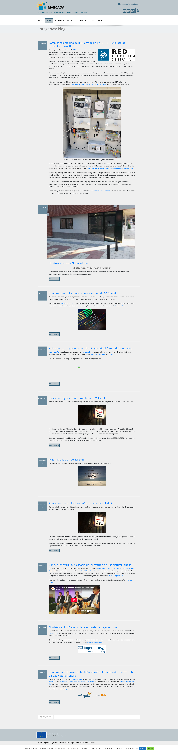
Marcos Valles (86, 352)
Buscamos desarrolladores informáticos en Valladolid (81, 503)
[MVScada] (51, 5)
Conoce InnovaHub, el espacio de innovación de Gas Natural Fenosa (90, 565)
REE (74, 50)
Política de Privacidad (82, 743)
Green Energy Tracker (98, 354)
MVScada (58, 20)
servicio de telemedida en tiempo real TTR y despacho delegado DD (110, 168)
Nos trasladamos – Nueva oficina (68, 263)
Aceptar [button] (142, 748)
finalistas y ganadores (95, 642)
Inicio (40, 20)
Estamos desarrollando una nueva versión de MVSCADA (82, 293)
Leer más (150, 748)
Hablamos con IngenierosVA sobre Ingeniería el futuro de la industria (90, 348)
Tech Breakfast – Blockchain (84, 682)
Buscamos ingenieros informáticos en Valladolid (78, 398)
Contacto (82, 20)
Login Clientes (96, 20)
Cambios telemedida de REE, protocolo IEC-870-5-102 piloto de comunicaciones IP (87, 44)
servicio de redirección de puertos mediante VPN (89, 84)
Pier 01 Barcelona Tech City (90, 571)
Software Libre (120, 306)
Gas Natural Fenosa (115, 568)
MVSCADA (62, 743)
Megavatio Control (67, 303)
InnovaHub (101, 568)
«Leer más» (55, 279)
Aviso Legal (70, 743)
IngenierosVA (53, 633)
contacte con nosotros (102, 191)
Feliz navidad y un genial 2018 (67, 459)
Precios (70, 20)
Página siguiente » (45, 717)
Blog (49, 20)
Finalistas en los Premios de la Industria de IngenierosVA (83, 627)
